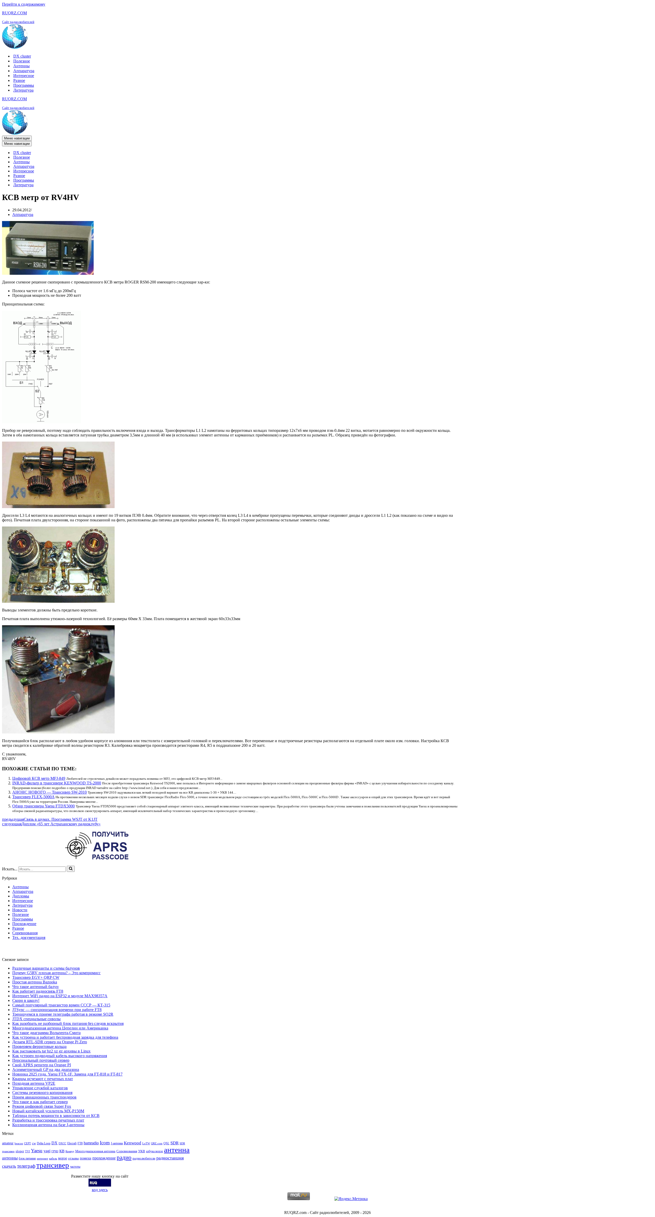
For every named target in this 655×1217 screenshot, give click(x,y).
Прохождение (24, 924)
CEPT (27, 1143)
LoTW (146, 1143)
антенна (177, 1150)
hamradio (91, 1143)
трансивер (52, 1165)
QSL (166, 1143)
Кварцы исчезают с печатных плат (42, 1079)
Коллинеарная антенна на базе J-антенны (48, 1125)
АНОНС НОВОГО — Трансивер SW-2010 (49, 792)
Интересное (23, 75)
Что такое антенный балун (35, 986)
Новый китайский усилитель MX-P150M (48, 1111)
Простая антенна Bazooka (34, 982)
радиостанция (170, 1157)
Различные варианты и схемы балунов (46, 968)
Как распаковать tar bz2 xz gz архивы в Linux (51, 1051)
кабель (53, 1158)
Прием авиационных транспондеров (44, 1097)
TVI (27, 1151)
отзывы (73, 1158)
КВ (61, 1151)
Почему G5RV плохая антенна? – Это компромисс (56, 973)
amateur (8, 1143)
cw (34, 1143)
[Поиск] (71, 869)
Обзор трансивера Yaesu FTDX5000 (43, 806)
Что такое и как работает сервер (40, 1102)
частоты (75, 1166)
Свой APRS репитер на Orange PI (41, 1065)
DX (54, 1143)
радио (124, 1157)
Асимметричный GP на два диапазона (45, 1069)
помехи (85, 1158)
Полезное (21, 61)
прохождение (104, 1158)
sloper (20, 1151)
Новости (19, 910)
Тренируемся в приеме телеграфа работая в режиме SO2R (62, 1014)
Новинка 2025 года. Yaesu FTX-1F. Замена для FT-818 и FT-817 (67, 1074)
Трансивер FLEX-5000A (33, 797)
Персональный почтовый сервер (40, 1060)
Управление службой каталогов (40, 1088)
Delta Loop (43, 1143)
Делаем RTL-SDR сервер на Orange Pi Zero (49, 1042)
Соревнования (25, 933)
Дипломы (20, 896)
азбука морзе (154, 1151)
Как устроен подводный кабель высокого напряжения (59, 1056)
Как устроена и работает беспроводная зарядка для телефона (65, 1037)
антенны (10, 1158)
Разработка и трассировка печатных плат (48, 1120)
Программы (23, 85)
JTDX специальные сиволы (36, 1019)
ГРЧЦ (54, 1151)
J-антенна (117, 1143)
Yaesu (36, 1150)
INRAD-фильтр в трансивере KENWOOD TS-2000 (56, 783)
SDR (174, 1143)
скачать (9, 1166)
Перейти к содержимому (23, 4)
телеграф (26, 1166)
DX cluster (22, 56)
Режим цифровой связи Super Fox (41, 1106)
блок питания (27, 1158)
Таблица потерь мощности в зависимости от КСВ (56, 1115)
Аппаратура (23, 71)
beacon (19, 1143)
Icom (105, 1142)
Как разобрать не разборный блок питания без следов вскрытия (68, 1023)
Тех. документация (28, 937)
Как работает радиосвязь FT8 (37, 991)
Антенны (21, 66)
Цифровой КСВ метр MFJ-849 (38, 778)
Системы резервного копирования (42, 1092)
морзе (62, 1158)
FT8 (80, 1143)
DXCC (62, 1143)
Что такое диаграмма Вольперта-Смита (46, 1032)
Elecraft (72, 1143)
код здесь (100, 1190)
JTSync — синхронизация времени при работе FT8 (57, 1009)
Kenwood (132, 1143)
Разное (19, 80)
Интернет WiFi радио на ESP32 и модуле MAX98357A (59, 996)
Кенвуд (70, 1151)
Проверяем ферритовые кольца (39, 1046)
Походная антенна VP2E (33, 1083)
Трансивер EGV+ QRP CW (35, 977)
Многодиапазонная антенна (95, 1151)
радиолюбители (144, 1158)
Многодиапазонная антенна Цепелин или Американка (60, 1028)
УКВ (141, 1151)
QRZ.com (156, 1143)
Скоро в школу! (25, 1000)
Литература (23, 90)
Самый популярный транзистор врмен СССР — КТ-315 (61, 1005)
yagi (46, 1151)
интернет (42, 1158)
